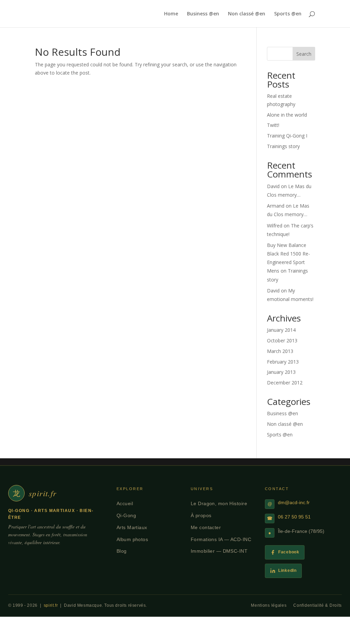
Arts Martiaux (132, 527)
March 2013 (280, 351)
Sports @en (287, 14)
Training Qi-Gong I (287, 135)
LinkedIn (287, 570)
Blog (122, 551)
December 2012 (284, 382)
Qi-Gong (126, 515)
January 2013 (281, 372)
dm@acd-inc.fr (294, 502)
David (273, 186)
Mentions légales (268, 605)
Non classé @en (246, 14)
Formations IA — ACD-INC (221, 539)
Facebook (288, 552)
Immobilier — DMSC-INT (219, 551)
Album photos (132, 539)
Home (171, 14)
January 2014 (281, 330)
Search (303, 54)
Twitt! (273, 125)
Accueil (125, 503)
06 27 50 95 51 (294, 517)
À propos (201, 515)
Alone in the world (287, 114)
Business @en (203, 14)
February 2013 (283, 361)
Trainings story (283, 146)
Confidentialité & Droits (317, 605)
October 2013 (282, 340)
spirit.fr (51, 605)
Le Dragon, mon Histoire (219, 503)
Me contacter (206, 527)
